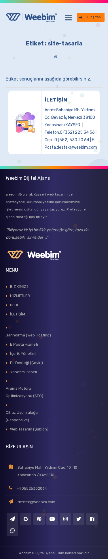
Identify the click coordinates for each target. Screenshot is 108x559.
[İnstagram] (65, 519)
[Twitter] (78, 519)
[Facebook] (92, 519)
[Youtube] (52, 519)
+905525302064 (32, 488)
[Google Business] (25, 519)
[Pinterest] (39, 519)
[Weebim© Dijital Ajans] (31, 17)
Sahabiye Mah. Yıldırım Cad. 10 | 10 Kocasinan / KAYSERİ (47, 471)
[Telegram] (12, 519)
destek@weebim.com (36, 502)
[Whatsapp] (12, 530)
